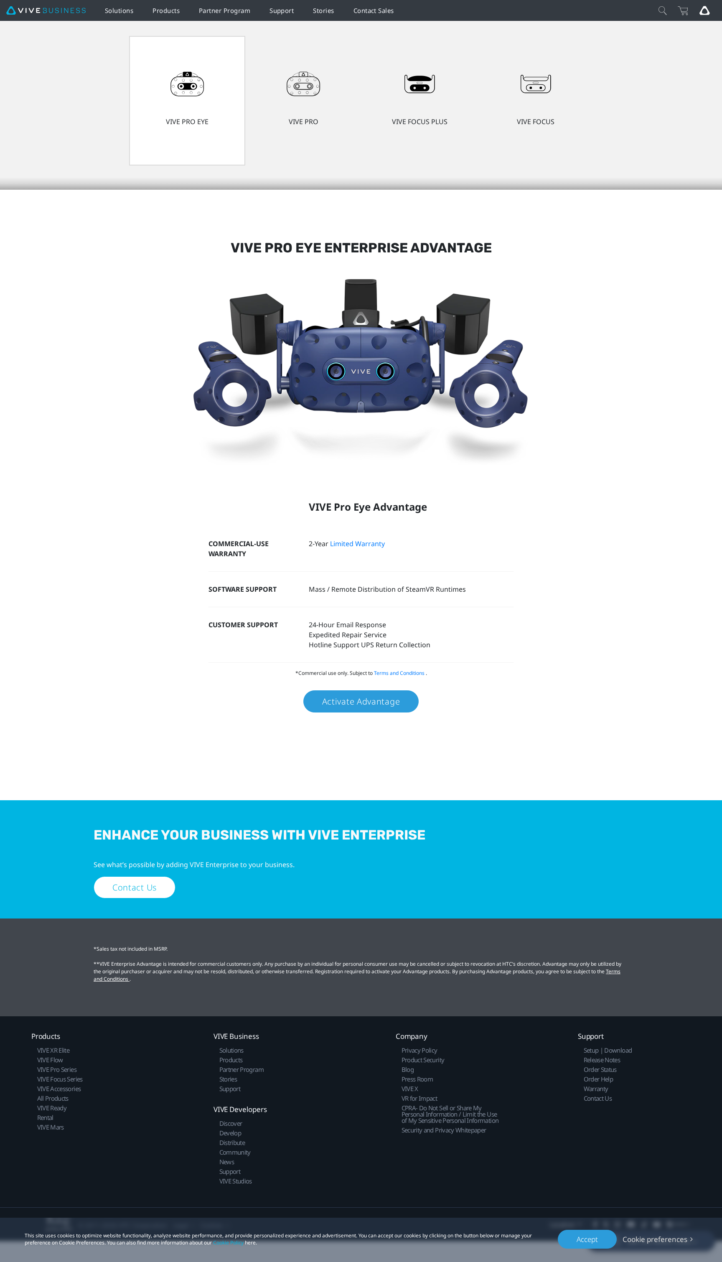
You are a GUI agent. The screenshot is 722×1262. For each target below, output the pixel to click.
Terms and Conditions (400, 673)
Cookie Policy (228, 1242)
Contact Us (134, 887)
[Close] (662, 10)
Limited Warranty (357, 543)
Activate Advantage (361, 701)
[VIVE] (46, 10)
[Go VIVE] (704, 10)
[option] (187, 100)
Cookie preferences (655, 1239)
